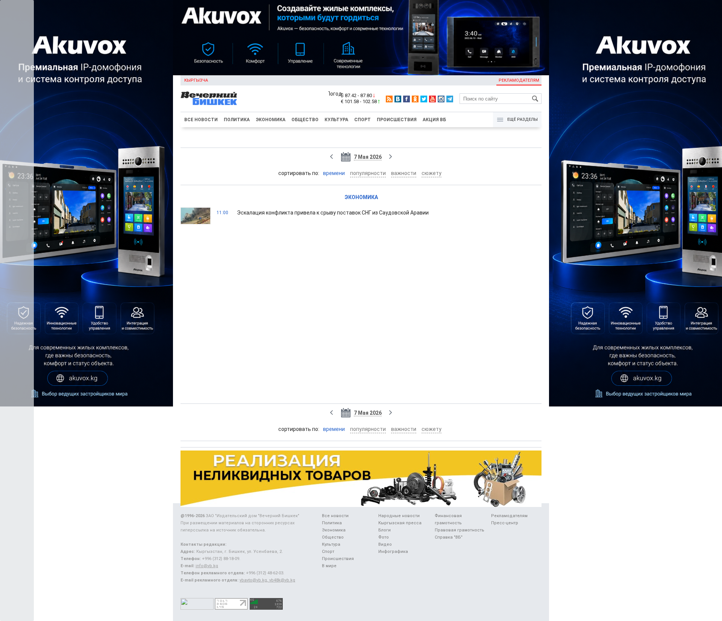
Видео (385, 544)
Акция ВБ (434, 119)
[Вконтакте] (397, 99)
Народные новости (399, 515)
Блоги (384, 530)
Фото (383, 537)
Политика (237, 119)
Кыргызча (196, 80)
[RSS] (389, 99)
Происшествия (397, 119)
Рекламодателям (519, 80)
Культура (336, 119)
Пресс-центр (504, 523)
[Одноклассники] (415, 99)
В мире (329, 565)
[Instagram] (441, 99)
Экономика (270, 119)
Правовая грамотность (459, 530)
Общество (305, 119)
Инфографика (393, 551)
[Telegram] (449, 99)
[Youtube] (432, 99)
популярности (368, 173)
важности (403, 173)
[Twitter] (423, 99)
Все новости (201, 119)
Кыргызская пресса (400, 523)
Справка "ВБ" (449, 537)
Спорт (362, 119)
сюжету (431, 173)
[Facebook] (406, 99)
